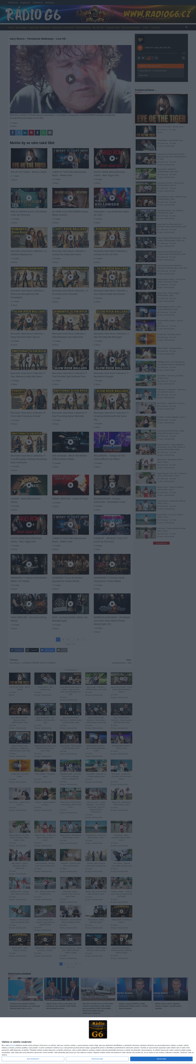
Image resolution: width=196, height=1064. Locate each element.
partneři (12, 1045)
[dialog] (98, 1040)
